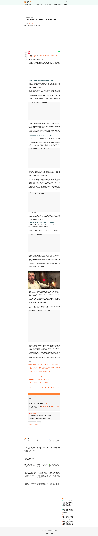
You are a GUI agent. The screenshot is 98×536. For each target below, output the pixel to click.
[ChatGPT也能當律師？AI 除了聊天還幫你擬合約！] (30, 454)
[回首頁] (27, 2)
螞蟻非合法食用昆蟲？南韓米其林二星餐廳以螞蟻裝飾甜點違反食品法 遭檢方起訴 (42, 484)
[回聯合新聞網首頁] (25, 2)
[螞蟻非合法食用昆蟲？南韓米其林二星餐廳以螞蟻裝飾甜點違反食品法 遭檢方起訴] (42, 479)
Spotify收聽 (52, 406)
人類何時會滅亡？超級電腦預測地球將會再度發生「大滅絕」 (40, 418)
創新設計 (30, 422)
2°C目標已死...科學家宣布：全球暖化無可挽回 (38, 416)
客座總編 (26, 4)
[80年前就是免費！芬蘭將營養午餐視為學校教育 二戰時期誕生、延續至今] (55, 468)
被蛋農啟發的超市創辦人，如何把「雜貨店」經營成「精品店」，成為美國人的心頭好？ (43, 364)
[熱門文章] (73, 498)
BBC (39, 252)
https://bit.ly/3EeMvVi (48, 403)
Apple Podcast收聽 (44, 406)
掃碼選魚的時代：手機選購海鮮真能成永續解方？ (30, 484)
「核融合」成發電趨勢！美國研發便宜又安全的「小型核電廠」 (30, 448)
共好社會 (46, 4)
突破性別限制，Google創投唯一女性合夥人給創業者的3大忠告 (39, 371)
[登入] (71, 1)
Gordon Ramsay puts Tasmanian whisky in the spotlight (39, 384)
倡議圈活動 (65, 4)
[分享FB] (25, 52)
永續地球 (50, 4)
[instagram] (67, 1)
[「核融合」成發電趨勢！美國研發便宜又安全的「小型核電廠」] (30, 443)
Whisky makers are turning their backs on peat (38, 376)
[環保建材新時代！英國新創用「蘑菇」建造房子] (42, 443)
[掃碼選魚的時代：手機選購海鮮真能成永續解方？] (30, 479)
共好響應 (55, 4)
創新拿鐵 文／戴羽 (30, 23)
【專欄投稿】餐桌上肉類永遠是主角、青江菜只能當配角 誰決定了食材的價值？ (42, 473)
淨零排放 (34, 422)
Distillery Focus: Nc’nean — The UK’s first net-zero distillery (41, 379)
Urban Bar (40, 212)
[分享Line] (25, 54)
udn (25, 17)
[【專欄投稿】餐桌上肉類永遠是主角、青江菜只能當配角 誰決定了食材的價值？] (42, 468)
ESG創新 (37, 4)
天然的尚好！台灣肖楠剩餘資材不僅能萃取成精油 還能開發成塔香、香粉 (30, 473)
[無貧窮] (29, 52)
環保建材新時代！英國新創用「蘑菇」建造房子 (42, 448)
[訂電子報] (70, 1)
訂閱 (56, 530)
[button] (73, 1)
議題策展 (59, 4)
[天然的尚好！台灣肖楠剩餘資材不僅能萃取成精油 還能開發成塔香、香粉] (30, 468)
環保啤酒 (39, 422)
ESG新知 (41, 4)
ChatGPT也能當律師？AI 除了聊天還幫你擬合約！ (30, 459)
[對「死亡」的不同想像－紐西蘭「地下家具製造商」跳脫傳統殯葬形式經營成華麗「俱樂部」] (55, 443)
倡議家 (27, 17)
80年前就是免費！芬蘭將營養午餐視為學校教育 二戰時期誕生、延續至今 (55, 473)
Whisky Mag (41, 168)
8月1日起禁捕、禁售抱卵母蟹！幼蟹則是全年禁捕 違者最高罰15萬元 (55, 484)
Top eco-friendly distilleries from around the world (39, 382)
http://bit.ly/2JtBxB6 (42, 400)
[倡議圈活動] (73, 512)
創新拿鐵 (35, 55)
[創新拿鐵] (30, 427)
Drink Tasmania (43, 342)
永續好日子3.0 (31, 4)
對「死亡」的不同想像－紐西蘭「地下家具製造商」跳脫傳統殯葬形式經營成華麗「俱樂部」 (54, 448)
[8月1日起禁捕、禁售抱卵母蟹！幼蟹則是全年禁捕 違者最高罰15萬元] (55, 479)
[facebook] (66, 1)
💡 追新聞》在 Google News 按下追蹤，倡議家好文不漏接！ (41, 415)
